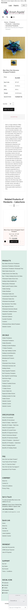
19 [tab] (5, 245)
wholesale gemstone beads (9, 309)
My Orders (5, 566)
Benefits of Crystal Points (9, 430)
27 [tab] (23, 245)
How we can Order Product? (9, 459)
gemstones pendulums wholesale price (12, 268)
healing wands (6, 368)
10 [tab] (5, 243)
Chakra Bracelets (6, 343)
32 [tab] (18, 247)
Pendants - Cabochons (13, 24)
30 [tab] (14, 247)
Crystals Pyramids (7, 319)
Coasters (4, 321)
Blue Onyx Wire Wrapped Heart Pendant (14, 230)
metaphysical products (8, 358)
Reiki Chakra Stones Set (8, 271)
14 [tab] (14, 243)
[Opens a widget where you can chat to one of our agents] (17, 601)
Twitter (5, 587)
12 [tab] (9, 243)
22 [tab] (12, 245)
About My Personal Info (8, 547)
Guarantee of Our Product (9, 469)
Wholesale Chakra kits (8, 299)
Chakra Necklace (6, 291)
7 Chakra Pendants (7, 348)
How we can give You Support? (10, 467)
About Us (4, 480)
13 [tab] (12, 243)
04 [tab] (12, 241)
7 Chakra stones (6, 388)
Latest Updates (6, 533)
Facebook (5, 582)
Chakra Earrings (6, 288)
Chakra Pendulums (7, 338)
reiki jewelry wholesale (8, 283)
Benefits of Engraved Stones (10, 432)
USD (23, 5)
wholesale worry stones (8, 363)
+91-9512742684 (7, 509)
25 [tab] (18, 245)
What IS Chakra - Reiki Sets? (9, 422)
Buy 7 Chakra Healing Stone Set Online (12, 276)
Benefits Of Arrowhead (8, 420)
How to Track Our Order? (9, 464)
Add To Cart (8, 109)
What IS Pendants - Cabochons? (10, 440)
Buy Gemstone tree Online (9, 304)
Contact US (5, 530)
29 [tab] (12, 247)
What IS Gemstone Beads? (9, 435)
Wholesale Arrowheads (8, 301)
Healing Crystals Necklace (9, 345)
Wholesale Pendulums (8, 340)
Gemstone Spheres (7, 316)
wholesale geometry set (9, 365)
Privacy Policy (5, 488)
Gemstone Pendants (12, 26)
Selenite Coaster (6, 326)
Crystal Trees (5, 381)
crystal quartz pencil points (9, 296)
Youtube (5, 593)
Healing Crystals (6, 386)
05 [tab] (14, 241)
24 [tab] (16, 245)
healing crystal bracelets (8, 353)
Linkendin (5, 585)
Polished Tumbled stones (9, 383)
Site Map (4, 528)
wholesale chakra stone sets (10, 278)
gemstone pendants (7, 355)
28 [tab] (9, 247)
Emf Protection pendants (8, 373)
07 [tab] (18, 241)
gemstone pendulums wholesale (11, 266)
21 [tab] (9, 245)
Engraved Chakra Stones (8, 393)
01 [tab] (5, 241)
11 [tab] (7, 243)
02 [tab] (7, 241)
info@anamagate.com (11, 512)
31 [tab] (16, 247)
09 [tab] (23, 241)
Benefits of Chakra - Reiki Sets (10, 425)
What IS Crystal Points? (8, 427)
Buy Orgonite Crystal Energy (9, 376)
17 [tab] (21, 243)
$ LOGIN (17, 78)
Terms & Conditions (7, 486)
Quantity (5, 103)
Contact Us (18, 97)
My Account (5, 568)
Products (12, 22)
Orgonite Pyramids (7, 314)
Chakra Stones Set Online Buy (10, 273)
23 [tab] (14, 245)
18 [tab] (23, 243)
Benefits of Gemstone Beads (10, 437)
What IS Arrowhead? (7, 417)
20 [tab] (7, 245)
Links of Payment (6, 552)
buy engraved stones (8, 306)
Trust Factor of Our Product (9, 461)
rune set (4, 360)
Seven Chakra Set (7, 391)
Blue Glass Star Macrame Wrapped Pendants (11, 71)
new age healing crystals (9, 350)
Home (6, 22)
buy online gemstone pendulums (10, 263)
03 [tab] (9, 241)
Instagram (6, 590)
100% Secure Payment (8, 549)
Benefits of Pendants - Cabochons (11, 442)
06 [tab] (16, 241)
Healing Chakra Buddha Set (9, 281)
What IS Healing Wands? (8, 445)
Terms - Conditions (7, 571)
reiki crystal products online (9, 286)
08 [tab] (21, 241)
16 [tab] (18, 243)
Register (16, 5)
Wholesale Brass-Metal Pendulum (11, 324)
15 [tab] (16, 243)
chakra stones (6, 398)
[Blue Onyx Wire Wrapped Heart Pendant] (14, 218)
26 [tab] (21, 245)
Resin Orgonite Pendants (8, 371)
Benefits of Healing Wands (9, 448)
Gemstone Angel (6, 378)
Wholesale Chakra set (8, 294)
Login (10, 5)
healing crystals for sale (8, 396)
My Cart (4, 563)
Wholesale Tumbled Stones (9, 311)
